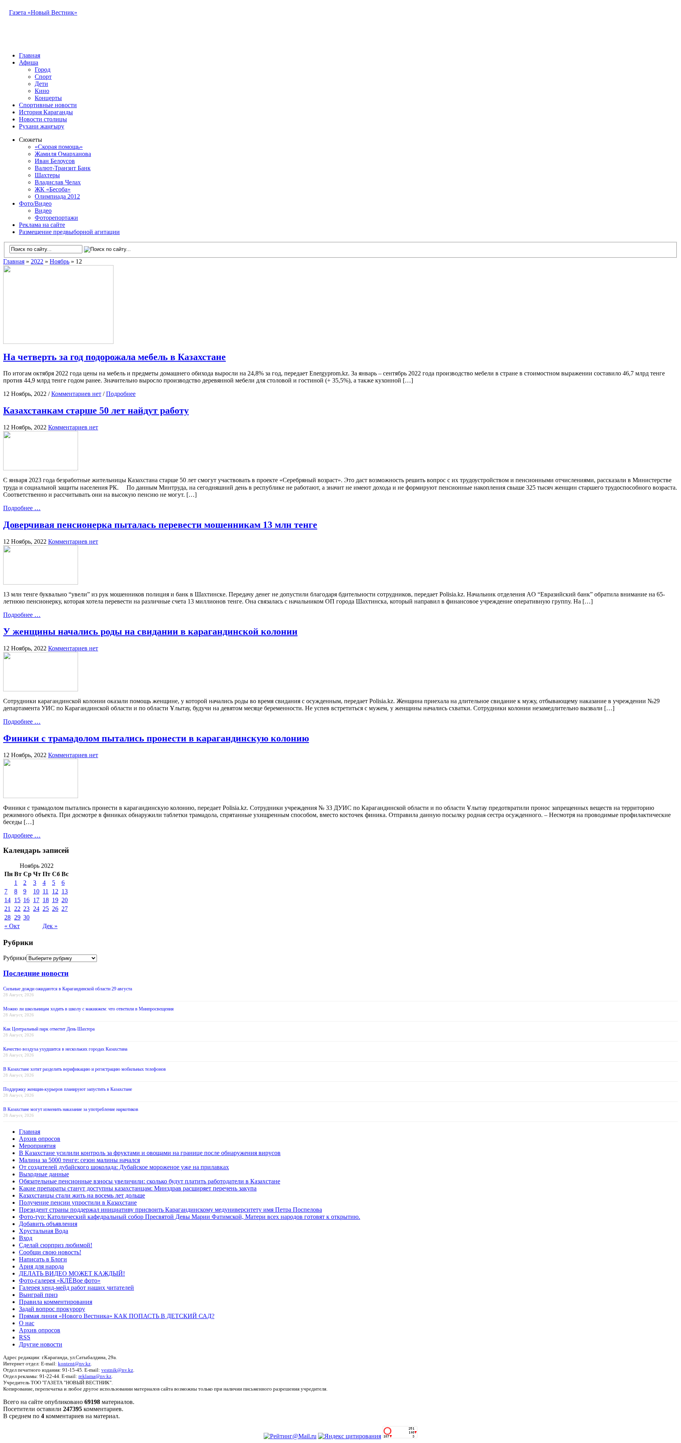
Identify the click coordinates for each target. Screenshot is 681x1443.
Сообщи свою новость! (50, 1252)
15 (17, 900)
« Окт (12, 926)
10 (36, 891)
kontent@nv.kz (74, 1364)
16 (26, 900)
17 (36, 900)
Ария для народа (41, 1266)
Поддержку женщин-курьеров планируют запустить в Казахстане (67, 1089)
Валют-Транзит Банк (63, 168)
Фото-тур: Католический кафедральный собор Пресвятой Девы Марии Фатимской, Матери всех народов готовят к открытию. (189, 1216)
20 (64, 900)
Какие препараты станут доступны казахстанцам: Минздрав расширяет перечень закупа (138, 1188)
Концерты (48, 98)
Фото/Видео (35, 203)
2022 (37, 261)
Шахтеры (47, 175)
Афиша (28, 62)
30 (26, 917)
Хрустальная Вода (43, 1231)
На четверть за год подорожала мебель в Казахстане (114, 357)
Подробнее (121, 393)
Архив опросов (39, 1138)
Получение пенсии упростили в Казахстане (78, 1202)
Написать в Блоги (43, 1259)
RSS (24, 1337)
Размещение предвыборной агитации (69, 231)
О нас (26, 1323)
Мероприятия (37, 1145)
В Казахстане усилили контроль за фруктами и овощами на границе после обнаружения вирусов (150, 1153)
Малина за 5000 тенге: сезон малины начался (79, 1160)
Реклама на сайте (42, 224)
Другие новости (40, 1344)
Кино (42, 90)
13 (64, 891)
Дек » (50, 926)
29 (17, 917)
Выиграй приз (38, 1294)
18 (46, 900)
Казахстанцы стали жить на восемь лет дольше (82, 1195)
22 (17, 908)
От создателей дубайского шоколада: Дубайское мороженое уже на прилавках (124, 1167)
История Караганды (46, 112)
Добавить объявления (48, 1223)
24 (36, 908)
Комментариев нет (76, 393)
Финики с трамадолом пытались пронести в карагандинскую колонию (156, 738)
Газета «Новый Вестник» (43, 12)
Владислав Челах (58, 182)
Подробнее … (22, 508)
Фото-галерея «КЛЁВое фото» (59, 1280)
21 (7, 908)
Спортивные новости (48, 105)
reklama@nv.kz (95, 1376)
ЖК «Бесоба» (53, 189)
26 (55, 908)
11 (45, 891)
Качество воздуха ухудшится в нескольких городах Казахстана (65, 1049)
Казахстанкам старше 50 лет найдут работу (96, 410)
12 (55, 891)
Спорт (43, 76)
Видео (43, 210)
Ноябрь (59, 261)
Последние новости (36, 973)
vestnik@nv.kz (117, 1370)
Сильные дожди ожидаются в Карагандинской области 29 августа (67, 989)
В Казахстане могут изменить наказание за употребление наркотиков (70, 1109)
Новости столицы (43, 119)
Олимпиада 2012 (57, 196)
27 (64, 908)
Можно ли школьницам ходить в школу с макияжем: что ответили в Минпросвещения (88, 1009)
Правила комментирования (55, 1301)
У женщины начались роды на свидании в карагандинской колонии (150, 631)
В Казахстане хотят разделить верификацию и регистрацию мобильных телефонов (84, 1069)
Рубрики (14, 958)
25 (46, 908)
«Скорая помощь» (59, 146)
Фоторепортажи (56, 217)
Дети (41, 83)
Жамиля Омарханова (63, 153)
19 (55, 900)
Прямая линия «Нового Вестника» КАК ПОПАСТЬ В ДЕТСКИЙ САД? (116, 1316)
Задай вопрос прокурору (52, 1309)
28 (7, 917)
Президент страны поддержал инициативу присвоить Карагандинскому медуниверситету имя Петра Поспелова (170, 1209)
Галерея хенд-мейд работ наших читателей (76, 1287)
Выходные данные (44, 1174)
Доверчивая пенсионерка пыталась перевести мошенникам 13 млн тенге (160, 525)
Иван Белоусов (55, 161)
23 (26, 908)
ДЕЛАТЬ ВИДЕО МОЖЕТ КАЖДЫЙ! (72, 1273)
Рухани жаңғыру (41, 126)
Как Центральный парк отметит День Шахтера (49, 1029)
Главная (29, 55)
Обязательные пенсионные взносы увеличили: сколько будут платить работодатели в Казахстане (149, 1181)
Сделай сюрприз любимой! (55, 1245)
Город (42, 69)
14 (7, 900)
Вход (25, 1238)
